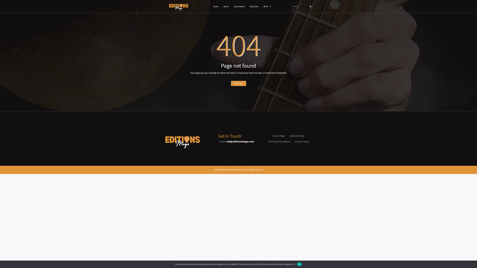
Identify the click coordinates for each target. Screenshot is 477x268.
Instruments (239, 6)
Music (226, 6)
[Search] (310, 6)
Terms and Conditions (279, 141)
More (265, 6)
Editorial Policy (297, 135)
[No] (474, 264)
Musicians (254, 6)
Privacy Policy (302, 141)
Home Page (279, 135)
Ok (299, 264)
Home (216, 6)
